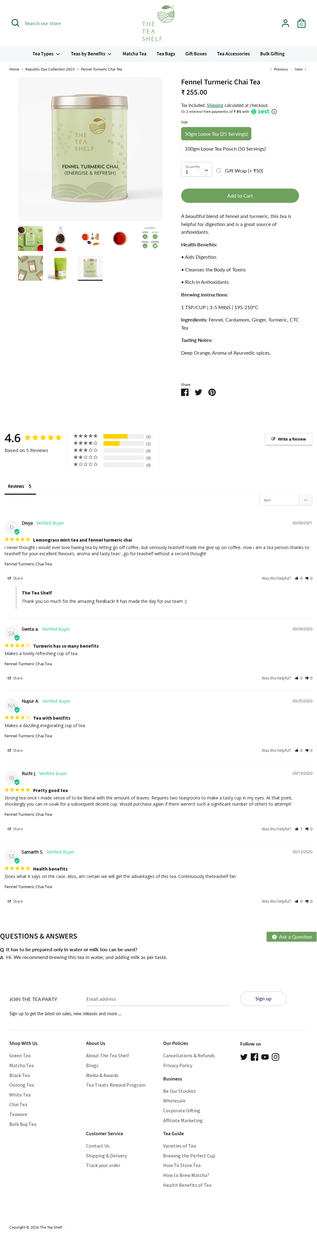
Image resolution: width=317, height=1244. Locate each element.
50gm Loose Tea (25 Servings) (216, 134)
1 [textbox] (186, 172)
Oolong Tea (21, 1085)
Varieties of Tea (179, 1146)
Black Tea (19, 1075)
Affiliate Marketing (183, 1120)
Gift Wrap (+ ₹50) (244, 170)
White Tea (20, 1095)
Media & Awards (102, 1075)
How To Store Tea (182, 1165)
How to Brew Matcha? (186, 1175)
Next (299, 69)
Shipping (215, 105)
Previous (280, 69)
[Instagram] (275, 1056)
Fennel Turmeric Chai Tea (28, 564)
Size (184, 122)
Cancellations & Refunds (189, 1055)
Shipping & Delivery (106, 1155)
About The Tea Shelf (107, 1055)
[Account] (285, 21)
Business (172, 1079)
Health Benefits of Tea (187, 1185)
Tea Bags (166, 53)
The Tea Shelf (51, 1227)
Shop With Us (23, 1043)
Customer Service (104, 1133)
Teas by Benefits (88, 53)
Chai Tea (18, 1104)
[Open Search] (15, 23)
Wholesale (174, 1100)
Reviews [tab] (16, 486)
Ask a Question (295, 936)
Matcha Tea (134, 53)
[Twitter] (244, 1056)
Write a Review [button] (292, 439)
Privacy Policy (177, 1065)
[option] (90, 151)
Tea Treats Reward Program (115, 1085)
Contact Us (98, 1146)
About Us (95, 1043)
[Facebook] (254, 1056)
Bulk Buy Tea (22, 1124)
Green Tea (20, 1055)
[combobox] (196, 169)
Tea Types (43, 53)
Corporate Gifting (181, 1110)
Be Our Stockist (179, 1091)
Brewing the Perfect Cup (189, 1155)
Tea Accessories (233, 53)
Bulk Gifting (272, 53)
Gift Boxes (196, 53)
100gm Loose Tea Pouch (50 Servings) (225, 148)
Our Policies (175, 1043)
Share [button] (17, 578)
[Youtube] (265, 1056)
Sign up (263, 998)
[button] (298, 578)
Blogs (92, 1065)
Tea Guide (173, 1133)
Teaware (18, 1114)
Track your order (103, 1165)
